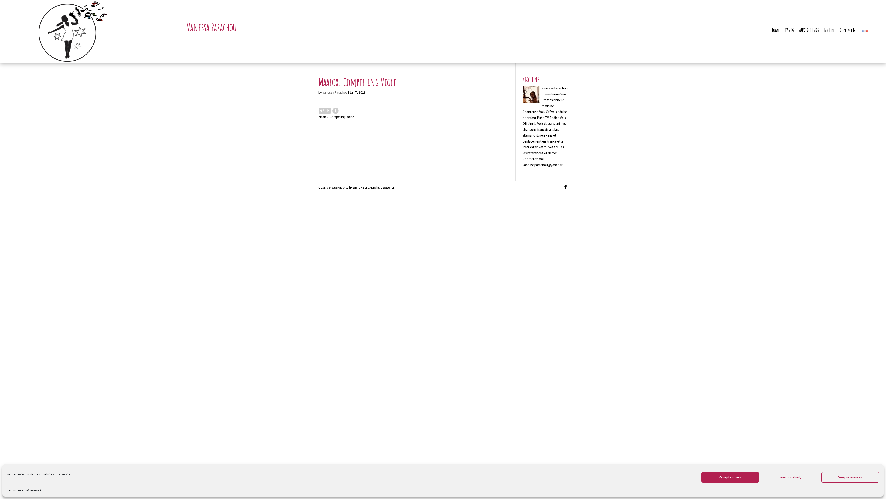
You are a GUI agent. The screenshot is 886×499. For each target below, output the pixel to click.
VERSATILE (388, 187)
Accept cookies (730, 477)
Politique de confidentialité (25, 490)
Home (776, 31)
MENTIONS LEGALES (363, 187)
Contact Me (848, 31)
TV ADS (789, 31)
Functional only (790, 477)
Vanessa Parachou (335, 92)
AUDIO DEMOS (809, 31)
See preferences (850, 477)
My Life (829, 31)
